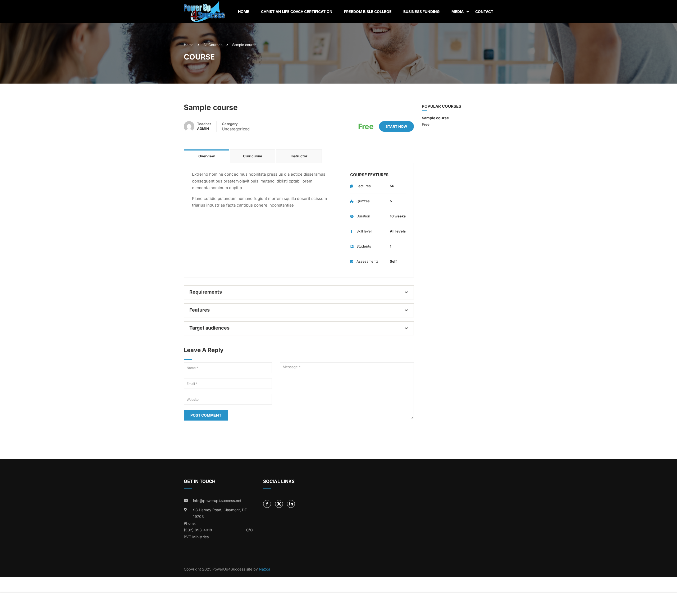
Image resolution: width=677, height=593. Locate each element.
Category (230, 124)
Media (457, 11)
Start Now (396, 126)
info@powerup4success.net (217, 500)
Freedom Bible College (368, 11)
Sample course (435, 118)
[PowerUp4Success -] (204, 11)
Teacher (204, 124)
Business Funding (421, 11)
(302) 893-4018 (198, 530)
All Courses (212, 45)
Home (243, 11)
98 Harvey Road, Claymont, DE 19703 (220, 513)
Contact (484, 11)
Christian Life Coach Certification (296, 11)
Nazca (264, 569)
